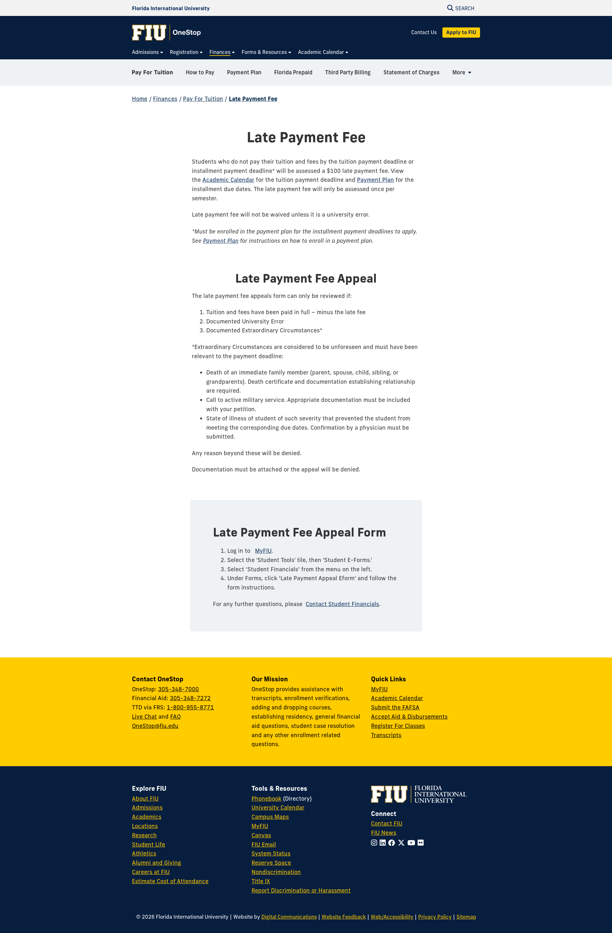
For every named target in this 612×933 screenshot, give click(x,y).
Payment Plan (375, 179)
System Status (270, 853)
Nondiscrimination (276, 872)
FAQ (175, 716)
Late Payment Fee (253, 98)
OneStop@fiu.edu (155, 725)
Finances (165, 98)
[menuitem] (148, 52)
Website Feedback (344, 917)
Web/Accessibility (392, 917)
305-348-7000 (178, 689)
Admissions (147, 807)
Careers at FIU (151, 872)
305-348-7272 (190, 698)
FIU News (383, 832)
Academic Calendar (228, 179)
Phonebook (266, 798)
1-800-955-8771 (190, 707)
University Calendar (277, 807)
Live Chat (144, 716)
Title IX (260, 881)
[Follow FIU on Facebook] (393, 843)
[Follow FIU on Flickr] (422, 843)
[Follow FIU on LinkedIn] (384, 843)
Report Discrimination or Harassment (301, 890)
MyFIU (263, 550)
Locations (145, 826)
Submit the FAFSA (395, 707)
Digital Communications (289, 917)
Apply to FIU (461, 32)
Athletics (144, 853)
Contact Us (424, 32)
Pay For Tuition (152, 72)
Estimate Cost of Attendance (170, 881)
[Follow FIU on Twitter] (402, 843)
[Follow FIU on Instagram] (375, 843)
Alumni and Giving (156, 862)
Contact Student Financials (342, 604)
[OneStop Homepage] (166, 33)
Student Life (148, 844)
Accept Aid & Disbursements (409, 716)
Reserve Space (271, 862)
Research (144, 835)
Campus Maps (270, 816)
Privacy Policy (435, 917)
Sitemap (466, 917)
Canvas (261, 835)
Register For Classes (398, 725)
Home (139, 98)
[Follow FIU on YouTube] (412, 843)
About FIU (145, 798)
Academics (146, 816)
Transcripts (386, 735)
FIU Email (263, 844)
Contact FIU (386, 823)
